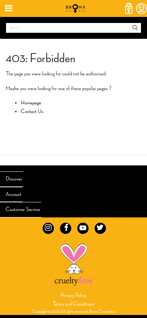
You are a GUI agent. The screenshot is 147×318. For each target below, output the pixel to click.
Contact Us (32, 111)
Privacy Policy (73, 295)
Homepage (31, 102)
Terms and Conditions (73, 304)
